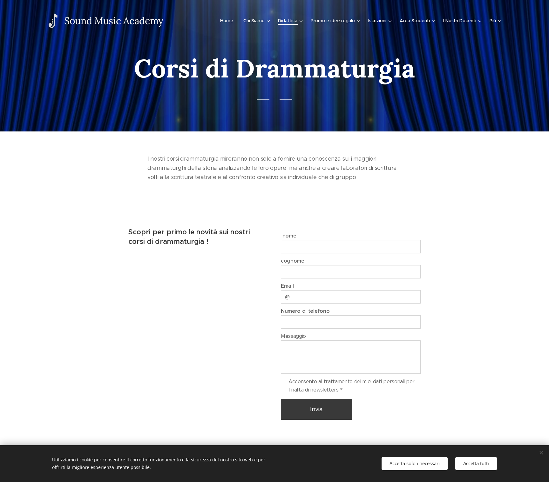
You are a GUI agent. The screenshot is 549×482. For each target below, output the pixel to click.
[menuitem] (228, 21)
